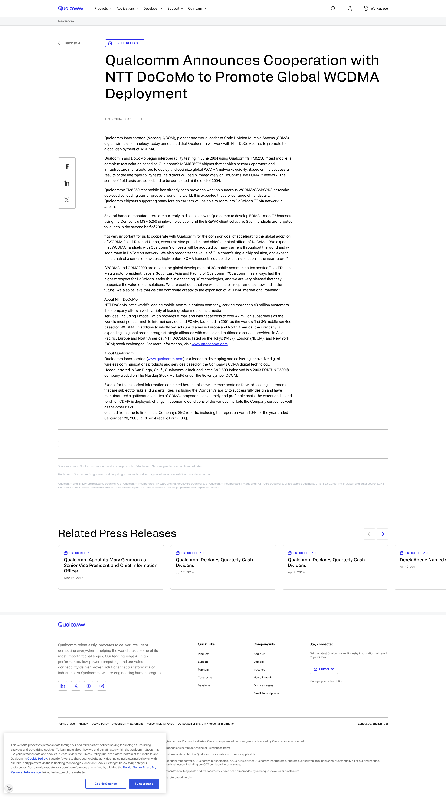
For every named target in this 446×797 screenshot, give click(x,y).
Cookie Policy (100, 723)
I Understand (144, 783)
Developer (204, 685)
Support (203, 661)
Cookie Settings (106, 783)
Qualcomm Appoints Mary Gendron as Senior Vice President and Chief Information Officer (110, 565)
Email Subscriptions (266, 693)
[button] (206, 723)
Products (203, 654)
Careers (259, 661)
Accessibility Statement (127, 723)
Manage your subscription (326, 681)
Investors (259, 669)
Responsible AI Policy (160, 723)
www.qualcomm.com (165, 359)
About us (259, 654)
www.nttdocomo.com (210, 344)
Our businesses (263, 685)
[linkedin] (67, 183)
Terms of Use (66, 723)
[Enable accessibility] (9, 788)
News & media (263, 677)
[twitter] (67, 199)
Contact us (205, 677)
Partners (203, 669)
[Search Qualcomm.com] (334, 8)
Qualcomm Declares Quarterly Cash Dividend (214, 562)
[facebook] (67, 166)
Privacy (83, 723)
